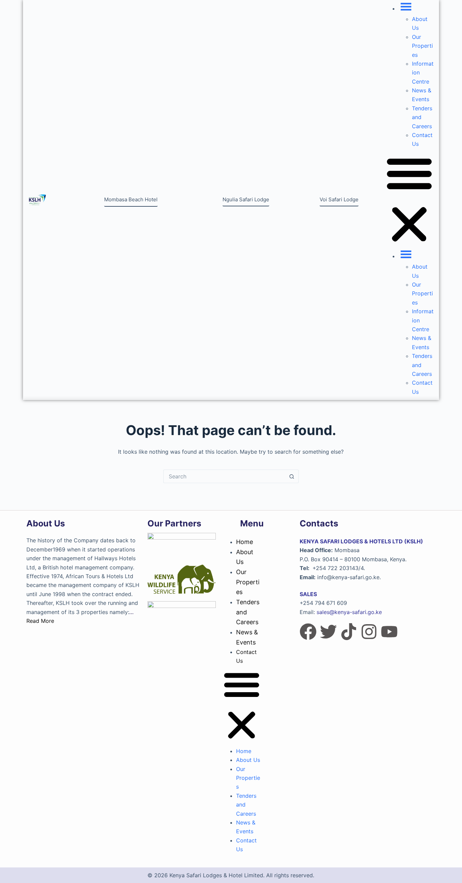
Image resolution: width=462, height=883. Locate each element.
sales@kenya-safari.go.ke (349, 612)
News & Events (247, 637)
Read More (40, 620)
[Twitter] (328, 631)
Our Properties (422, 45)
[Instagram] (369, 631)
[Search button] (292, 476)
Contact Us (246, 656)
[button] (409, 200)
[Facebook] (308, 631)
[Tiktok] (348, 631)
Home (244, 541)
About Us (244, 557)
